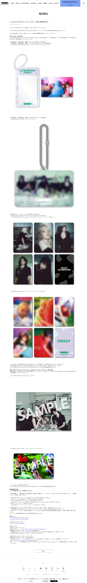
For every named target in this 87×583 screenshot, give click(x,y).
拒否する (31, 581)
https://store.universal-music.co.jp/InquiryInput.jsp (24, 540)
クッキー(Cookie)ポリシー (56, 574)
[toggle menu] (83, 3)
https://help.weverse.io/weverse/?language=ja (33, 529)
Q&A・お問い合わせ (46, 574)
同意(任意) (45, 581)
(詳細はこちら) (65, 578)
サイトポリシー (29, 574)
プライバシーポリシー (37, 574)
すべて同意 (53, 581)
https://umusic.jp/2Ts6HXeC (17, 523)
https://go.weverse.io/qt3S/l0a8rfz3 (19, 519)
